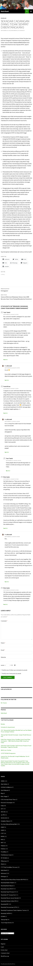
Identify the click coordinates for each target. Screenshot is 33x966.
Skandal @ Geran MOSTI (7, 888)
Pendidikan (4, 852)
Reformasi (3, 873)
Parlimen (3, 848)
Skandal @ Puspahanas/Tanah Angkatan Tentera (13, 910)
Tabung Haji (4, 919)
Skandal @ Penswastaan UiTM (9, 907)
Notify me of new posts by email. (11, 673)
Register (3, 944)
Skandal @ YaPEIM (6, 913)
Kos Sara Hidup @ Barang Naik (9, 824)
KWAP (2, 827)
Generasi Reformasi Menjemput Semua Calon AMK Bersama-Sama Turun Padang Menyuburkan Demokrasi (16, 297)
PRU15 (3, 864)
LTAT (2, 833)
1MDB (2, 781)
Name (3, 643)
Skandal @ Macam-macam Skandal (10, 898)
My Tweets (4, 703)
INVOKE (3, 812)
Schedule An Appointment (8, 727)
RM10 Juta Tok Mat (6, 750)
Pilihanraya (4, 861)
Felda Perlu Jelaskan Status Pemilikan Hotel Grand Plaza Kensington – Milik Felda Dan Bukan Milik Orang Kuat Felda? (15, 741)
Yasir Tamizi (6, 312)
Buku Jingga (4, 796)
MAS (2, 839)
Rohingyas (3, 876)
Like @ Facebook (6, 689)
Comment (4, 621)
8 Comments (21, 30)
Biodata (3, 724)
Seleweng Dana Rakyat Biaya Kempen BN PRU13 (14, 879)
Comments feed (5, 953)
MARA (2, 836)
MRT (2, 842)
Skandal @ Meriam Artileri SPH (9, 901)
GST (2, 808)
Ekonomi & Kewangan (6, 802)
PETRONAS (4, 858)
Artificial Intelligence (6, 787)
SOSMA (3, 916)
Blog (2, 793)
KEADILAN (3, 18)
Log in (2, 947)
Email (3, 650)
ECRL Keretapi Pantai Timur (8, 799)
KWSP (2, 830)
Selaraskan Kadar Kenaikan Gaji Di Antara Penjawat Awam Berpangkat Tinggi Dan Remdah (16, 746)
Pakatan (3, 845)
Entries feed (4, 950)
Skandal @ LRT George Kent (8, 895)
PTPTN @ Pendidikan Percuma (9, 867)
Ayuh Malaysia (4, 790)
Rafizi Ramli (5, 11)
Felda (2, 805)
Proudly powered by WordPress (8, 964)
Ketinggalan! (5, 290)
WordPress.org (5, 956)
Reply (6, 359)
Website (3, 657)
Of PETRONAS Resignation (8, 753)
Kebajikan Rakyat (5, 821)
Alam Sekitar (4, 784)
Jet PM (3, 815)
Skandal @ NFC (5, 904)
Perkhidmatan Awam (6, 855)
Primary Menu (31, 11)
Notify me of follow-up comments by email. (14, 670)
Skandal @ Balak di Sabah (7, 882)
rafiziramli (14, 30)
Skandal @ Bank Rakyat (7, 885)
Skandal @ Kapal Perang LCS (8, 892)
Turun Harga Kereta (6, 922)
